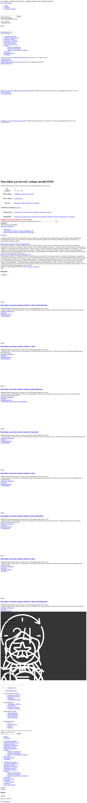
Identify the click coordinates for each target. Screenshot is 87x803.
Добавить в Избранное (7, 226)
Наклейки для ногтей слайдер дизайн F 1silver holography (22, 516)
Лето (19, 207)
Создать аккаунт (5, 801)
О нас (9, 723)
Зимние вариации (12, 714)
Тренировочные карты (14, 699)
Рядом (2, 302)
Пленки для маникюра (14, 47)
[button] (4, 313)
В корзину (3, 223)
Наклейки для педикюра (67, 216)
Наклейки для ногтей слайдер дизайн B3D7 (13, 121)
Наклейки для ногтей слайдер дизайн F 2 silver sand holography (24, 305)
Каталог (9, 726)
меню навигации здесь (20, 57)
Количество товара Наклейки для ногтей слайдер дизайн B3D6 (21, 221)
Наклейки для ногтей (53, 216)
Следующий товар (6, 93)
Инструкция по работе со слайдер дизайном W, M (18, 230)
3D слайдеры (11, 705)
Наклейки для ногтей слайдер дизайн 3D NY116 (15, 90)
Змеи (15, 207)
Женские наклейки (19, 203)
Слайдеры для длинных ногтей (23, 212)
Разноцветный (18, 198)
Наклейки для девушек (32, 203)
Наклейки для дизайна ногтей (23, 216)
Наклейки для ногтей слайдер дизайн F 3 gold (18, 473)
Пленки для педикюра (13, 48)
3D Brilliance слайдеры (14, 704)
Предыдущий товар (6, 63)
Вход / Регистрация (9, 785)
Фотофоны (10, 698)
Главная (3, 62)
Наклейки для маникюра (39, 216)
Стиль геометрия (12, 716)
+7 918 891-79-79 (11, 688)
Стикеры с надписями (13, 708)
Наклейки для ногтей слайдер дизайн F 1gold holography (22, 389)
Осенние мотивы (12, 717)
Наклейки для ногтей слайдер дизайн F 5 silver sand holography (24, 601)
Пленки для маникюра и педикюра (17, 50)
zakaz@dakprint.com (11, 690)
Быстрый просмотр (6, 314)
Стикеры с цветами (13, 707)
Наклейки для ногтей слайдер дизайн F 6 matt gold (19, 432)
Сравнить (7, 783)
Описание (7, 229)
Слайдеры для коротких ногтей (42, 212)
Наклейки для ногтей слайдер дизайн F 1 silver (18, 346)
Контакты (10, 727)
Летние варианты (12, 713)
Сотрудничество (12, 724)
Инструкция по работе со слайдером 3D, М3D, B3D (19, 232)
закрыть (3, 789)
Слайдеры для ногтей (11, 62)
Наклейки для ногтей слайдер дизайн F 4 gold (18, 559)
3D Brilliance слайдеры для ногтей (24, 194)
